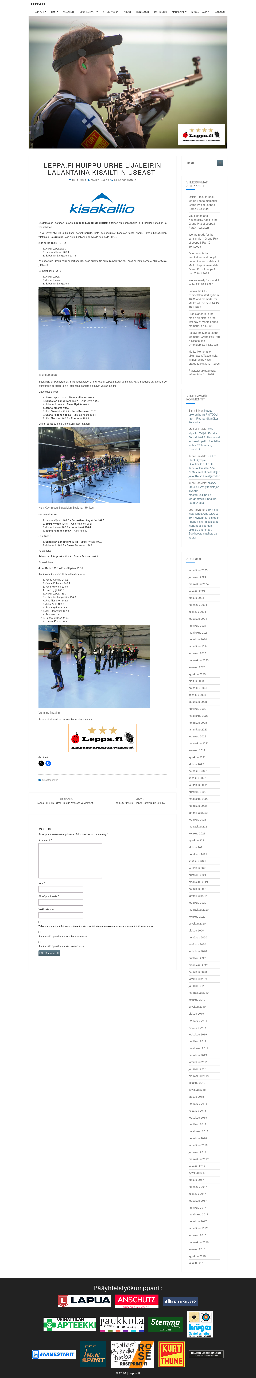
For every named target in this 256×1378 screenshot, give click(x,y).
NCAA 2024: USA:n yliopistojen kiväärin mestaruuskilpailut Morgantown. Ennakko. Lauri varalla (204, 493)
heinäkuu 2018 (198, 1104)
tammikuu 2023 (198, 729)
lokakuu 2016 (197, 1249)
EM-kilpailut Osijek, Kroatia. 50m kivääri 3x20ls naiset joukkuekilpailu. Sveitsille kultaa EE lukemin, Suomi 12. (204, 439)
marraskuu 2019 (199, 993)
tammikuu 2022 (198, 813)
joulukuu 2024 (197, 577)
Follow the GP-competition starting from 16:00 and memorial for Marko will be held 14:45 (204, 297)
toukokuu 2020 (198, 951)
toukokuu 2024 (198, 619)
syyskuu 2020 (197, 923)
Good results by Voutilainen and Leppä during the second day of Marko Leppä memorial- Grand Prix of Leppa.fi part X (204, 263)
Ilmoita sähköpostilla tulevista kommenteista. (62, 936)
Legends (220, 11)
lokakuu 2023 (197, 667)
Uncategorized (50, 780)
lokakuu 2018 (197, 1083)
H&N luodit (142, 11)
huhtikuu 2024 (197, 626)
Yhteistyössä (110, 11)
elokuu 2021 (196, 847)
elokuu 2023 (196, 681)
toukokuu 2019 (198, 1034)
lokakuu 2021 (197, 833)
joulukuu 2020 (197, 903)
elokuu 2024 (196, 598)
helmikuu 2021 (198, 889)
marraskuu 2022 (199, 743)
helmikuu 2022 (198, 806)
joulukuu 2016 (197, 1235)
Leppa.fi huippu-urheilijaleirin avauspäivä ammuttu (65, 801)
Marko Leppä (100, 180)
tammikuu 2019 (198, 1062)
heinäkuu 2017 (198, 1187)
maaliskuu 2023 (198, 716)
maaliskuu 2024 (198, 632)
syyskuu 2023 (197, 674)
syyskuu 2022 (197, 757)
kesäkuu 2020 (197, 944)
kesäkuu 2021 (197, 861)
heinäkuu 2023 (198, 688)
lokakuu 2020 (197, 916)
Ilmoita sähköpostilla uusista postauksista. (61, 946)
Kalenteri (68, 11)
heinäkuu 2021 (198, 854)
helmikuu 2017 (198, 1221)
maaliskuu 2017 (198, 1214)
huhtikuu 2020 (197, 958)
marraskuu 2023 (199, 660)
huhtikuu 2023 (197, 709)
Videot (127, 11)
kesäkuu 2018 (197, 1110)
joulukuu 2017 (197, 1152)
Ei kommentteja (125, 180)
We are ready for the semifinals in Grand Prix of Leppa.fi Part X (203, 238)
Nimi (41, 883)
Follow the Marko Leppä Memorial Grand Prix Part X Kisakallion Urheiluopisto (204, 339)
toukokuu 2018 (198, 1117)
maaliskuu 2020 (198, 965)
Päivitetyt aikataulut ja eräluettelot (202, 372)
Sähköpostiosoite (48, 896)
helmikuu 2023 (198, 723)
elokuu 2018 (196, 1097)
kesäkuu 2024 (197, 612)
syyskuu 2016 (197, 1256)
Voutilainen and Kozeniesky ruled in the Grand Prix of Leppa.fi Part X (203, 222)
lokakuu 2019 (197, 1000)
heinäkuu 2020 (198, 937)
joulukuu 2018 (197, 1069)
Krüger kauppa (200, 11)
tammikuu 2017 (198, 1228)
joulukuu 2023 (197, 653)
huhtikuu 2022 (197, 792)
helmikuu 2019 (198, 1055)
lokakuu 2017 (197, 1166)
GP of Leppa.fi (87, 11)
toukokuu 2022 (198, 785)
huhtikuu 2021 (197, 875)
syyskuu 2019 (197, 1007)
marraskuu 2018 (199, 1076)
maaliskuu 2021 (198, 882)
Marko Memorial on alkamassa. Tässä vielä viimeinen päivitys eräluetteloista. (203, 357)
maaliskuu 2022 (198, 799)
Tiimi (53, 11)
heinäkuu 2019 (198, 1020)
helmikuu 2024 (198, 639)
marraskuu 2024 (199, 584)
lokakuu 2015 (197, 1263)
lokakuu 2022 (197, 750)
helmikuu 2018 (198, 1138)
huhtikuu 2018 (197, 1124)
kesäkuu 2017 (197, 1194)
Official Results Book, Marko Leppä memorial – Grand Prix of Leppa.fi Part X (204, 203)
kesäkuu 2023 (197, 695)
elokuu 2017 (196, 1180)
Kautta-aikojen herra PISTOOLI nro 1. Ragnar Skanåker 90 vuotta (203, 416)
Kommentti (45, 840)
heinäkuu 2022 (198, 771)
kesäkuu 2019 (197, 1027)
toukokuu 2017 (198, 1201)
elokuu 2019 (196, 1013)
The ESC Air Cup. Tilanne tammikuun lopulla (139, 801)
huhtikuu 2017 (197, 1208)
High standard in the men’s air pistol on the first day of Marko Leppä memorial (203, 320)
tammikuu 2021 (198, 896)
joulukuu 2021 (197, 819)
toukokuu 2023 (198, 702)
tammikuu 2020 (198, 979)
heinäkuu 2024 (198, 605)
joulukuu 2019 (197, 986)
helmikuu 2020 (198, 972)
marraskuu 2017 (199, 1159)
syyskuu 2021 (197, 840)
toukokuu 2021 (198, 868)
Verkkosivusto (46, 909)
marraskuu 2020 (199, 909)
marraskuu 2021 (199, 826)
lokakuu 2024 (197, 591)
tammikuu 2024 (198, 646)
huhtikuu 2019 (197, 1041)
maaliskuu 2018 (198, 1131)
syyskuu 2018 (197, 1090)
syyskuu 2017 (197, 1173)
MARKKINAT (178, 11)
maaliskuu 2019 (198, 1048)
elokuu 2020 (196, 930)
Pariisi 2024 (160, 11)
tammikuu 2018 (198, 1145)
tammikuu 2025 (198, 570)
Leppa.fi (38, 4)
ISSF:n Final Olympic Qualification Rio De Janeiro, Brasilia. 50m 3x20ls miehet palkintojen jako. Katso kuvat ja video (204, 466)
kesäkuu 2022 (197, 778)
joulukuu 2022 (197, 736)
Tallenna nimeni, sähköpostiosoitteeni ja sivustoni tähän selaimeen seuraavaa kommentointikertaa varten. (96, 926)
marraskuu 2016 (199, 1242)
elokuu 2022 (196, 764)
